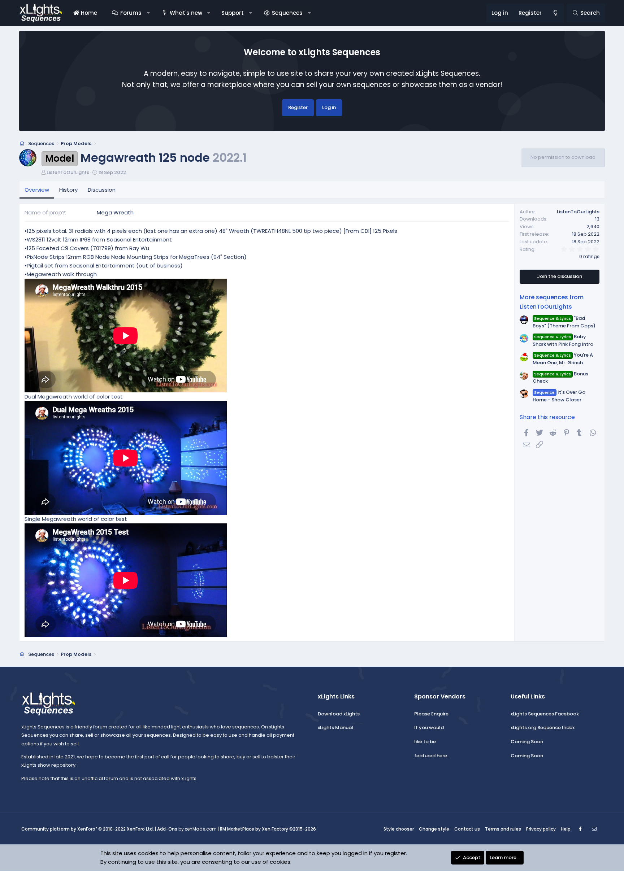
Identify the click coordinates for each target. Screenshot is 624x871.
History (68, 189)
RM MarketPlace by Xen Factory (268, 829)
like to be (425, 741)
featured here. (431, 755)
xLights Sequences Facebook (545, 713)
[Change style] (555, 13)
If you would (429, 727)
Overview (37, 189)
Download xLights (339, 713)
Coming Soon (527, 741)
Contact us (467, 829)
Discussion (102, 189)
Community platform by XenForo (87, 829)
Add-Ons (167, 829)
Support (232, 13)
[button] (147, 13)
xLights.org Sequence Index (543, 727)
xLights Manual (335, 727)
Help (566, 829)
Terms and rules (503, 829)
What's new (186, 13)
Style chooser (399, 829)
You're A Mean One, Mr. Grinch (563, 359)
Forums (131, 13)
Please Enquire (431, 713)
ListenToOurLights (68, 172)
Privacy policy (541, 829)
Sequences (287, 13)
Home (88, 13)
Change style (434, 829)
